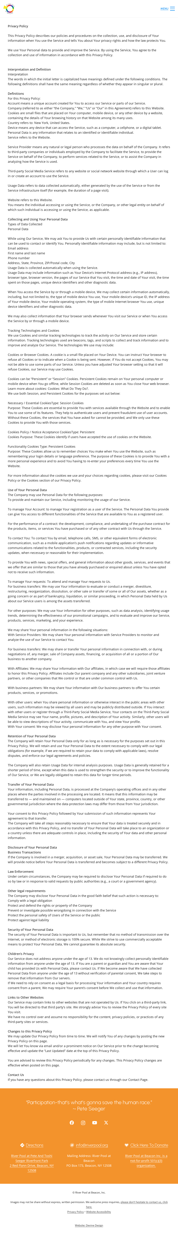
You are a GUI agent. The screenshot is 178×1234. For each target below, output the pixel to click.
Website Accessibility (98, 1211)
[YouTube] (94, 1122)
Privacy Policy (75, 1211)
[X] (106, 1122)
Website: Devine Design (89, 1225)
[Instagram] (83, 1122)
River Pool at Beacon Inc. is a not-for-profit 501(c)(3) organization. (146, 1161)
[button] (167, 8)
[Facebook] (72, 1122)
